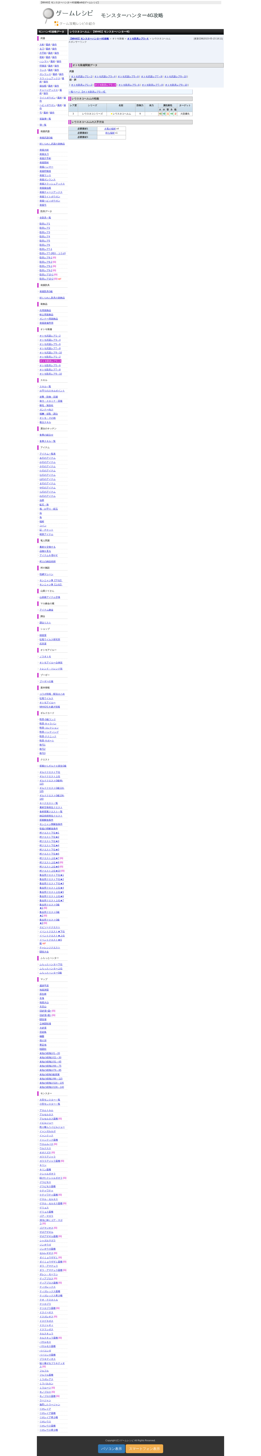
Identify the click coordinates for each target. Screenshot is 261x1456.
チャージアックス (49, 90)
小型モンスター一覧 (50, 1104)
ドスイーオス (46, 1312)
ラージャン (45, 1400)
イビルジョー (46, 1123)
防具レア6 (45, 245)
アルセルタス (46, 1114)
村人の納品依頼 (48, 561)
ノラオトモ (45, 656)
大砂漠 (43, 1028)
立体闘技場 (45, 1023)
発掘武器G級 (46, 137)
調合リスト (45, 622)
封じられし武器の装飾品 (52, 143)
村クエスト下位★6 (49, 853)
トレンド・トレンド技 (51, 668)
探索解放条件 (46, 820)
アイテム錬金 (46, 609)
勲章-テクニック (48, 736)
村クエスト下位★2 (49, 837)
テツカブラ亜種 (48, 1308)
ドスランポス (46, 1329)
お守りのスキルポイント (52, 390)
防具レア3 (45, 232)
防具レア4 (45, 236)
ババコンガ (45, 1350)
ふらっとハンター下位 (51, 964)
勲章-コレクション (49, 727)
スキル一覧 (45, 386)
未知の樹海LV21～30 (50, 1057)
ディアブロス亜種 (49, 1282)
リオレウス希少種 (49, 1430)
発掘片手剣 (45, 158)
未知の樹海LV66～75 (50, 1066)
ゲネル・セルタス (49, 1199)
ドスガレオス (46, 1316)
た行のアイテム (48, 470)
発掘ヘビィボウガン (50, 200)
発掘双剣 (44, 162)
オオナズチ (45, 1152)
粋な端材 (110, 133)
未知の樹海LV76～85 (50, 1070)
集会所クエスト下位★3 (52, 883)
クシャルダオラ (48, 1173)
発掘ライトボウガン (50, 196)
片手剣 (43, 53)
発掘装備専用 (46, 323)
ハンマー (44, 61)
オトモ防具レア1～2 (81, 85)
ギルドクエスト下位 (50, 772)
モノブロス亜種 (48, 1396)
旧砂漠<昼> (45, 1010)
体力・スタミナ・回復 (51, 401)
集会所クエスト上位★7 (52, 900)
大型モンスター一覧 (50, 1099)
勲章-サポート (47, 740)
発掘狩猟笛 (45, 171)
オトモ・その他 (48, 418)
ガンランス (45, 74)
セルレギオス (46, 1253)
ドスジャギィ (46, 1325)
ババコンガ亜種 (48, 1355)
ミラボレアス (46, 1379)
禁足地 (43, 1045)
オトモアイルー (48, 702)
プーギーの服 (46, 681)
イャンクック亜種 (49, 1140)
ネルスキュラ (46, 1333)
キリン (43, 1165)
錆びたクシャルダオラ (51, 1178)
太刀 (42, 48)
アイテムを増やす (49, 555)
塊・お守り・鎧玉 (49, 509)
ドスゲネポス (46, 1321)
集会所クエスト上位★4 (52, 888)
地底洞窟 (44, 989)
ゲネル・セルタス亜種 (51, 1203)
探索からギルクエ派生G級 (53, 766)
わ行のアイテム (48, 496)
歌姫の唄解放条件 (49, 828)
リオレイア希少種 (49, 1417)
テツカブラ (45, 1304)
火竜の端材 (110, 128)
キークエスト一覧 (49, 803)
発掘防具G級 (46, 291)
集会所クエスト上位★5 (52, 892)
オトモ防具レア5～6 (128, 85)
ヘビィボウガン (48, 105)
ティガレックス (48, 1287)
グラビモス (45, 1182)
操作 (54, 44)
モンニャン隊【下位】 (51, 580)
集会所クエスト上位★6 (52, 896)
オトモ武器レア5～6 (128, 76)
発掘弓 (43, 205)
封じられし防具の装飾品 (52, 297)
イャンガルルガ (48, 1131)
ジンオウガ (45, 1244)
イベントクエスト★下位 (52, 931)
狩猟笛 (43, 65)
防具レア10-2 (46, 278)
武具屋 (43, 643)
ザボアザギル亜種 (49, 1236)
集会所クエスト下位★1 (52, 875)
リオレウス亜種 (48, 1425)
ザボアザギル (46, 1232)
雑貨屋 (43, 635)
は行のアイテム (48, 479)
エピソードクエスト (50, 927)
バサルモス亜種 (48, 1346)
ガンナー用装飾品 (49, 318)
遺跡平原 (44, 985)
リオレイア (45, 1409)
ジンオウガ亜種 (48, 1249)
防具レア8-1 (46, 257)
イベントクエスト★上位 (52, 935)
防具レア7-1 (46, 249)
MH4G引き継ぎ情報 (50, 706)
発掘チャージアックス (51, 192)
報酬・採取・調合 (49, 413)
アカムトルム (46, 1110)
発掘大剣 (44, 150)
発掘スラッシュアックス (52, 183)
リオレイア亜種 (48, 1413)
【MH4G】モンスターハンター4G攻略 (89, 38)
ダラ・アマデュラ (49, 1266)
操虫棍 (43, 86)
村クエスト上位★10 (50, 871)
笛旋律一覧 (45, 118)
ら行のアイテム (48, 491)
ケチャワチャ (46, 1190)
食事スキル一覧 (48, 441)
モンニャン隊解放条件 (51, 824)
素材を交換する (48, 547)
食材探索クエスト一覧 (51, 811)
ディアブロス (46, 1278)
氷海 (42, 998)
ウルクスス (45, 1148)
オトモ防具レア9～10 (176, 85)
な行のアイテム (48, 475)
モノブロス (45, 1392)
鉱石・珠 (44, 504)
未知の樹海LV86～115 (51, 1078)
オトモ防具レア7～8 (152, 85)
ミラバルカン (46, 1383)
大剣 (42, 44)
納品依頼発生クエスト (51, 815)
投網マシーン (46, 574)
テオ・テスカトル (49, 1299)
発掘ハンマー (46, 167)
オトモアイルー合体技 (51, 662)
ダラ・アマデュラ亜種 (51, 1270)
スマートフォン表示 (144, 1449)
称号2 (42, 749)
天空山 (43, 1006)
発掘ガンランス (48, 179)
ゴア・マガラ (46, 1216)
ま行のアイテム (48, 483)
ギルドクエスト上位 (50, 776)
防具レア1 (45, 223)
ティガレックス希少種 (51, 1295)
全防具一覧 (45, 217)
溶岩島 (43, 1032)
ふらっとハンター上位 (51, 968)
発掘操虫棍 (45, 188)
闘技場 (43, 1019)
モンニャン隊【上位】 (51, 584)
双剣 (42, 57)
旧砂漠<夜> (45, 1015)
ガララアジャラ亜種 (50, 1161)
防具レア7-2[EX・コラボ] (53, 253)
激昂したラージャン (50, 1404)
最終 (48, 44)
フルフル (44, 1370)
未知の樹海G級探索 (50, 1074)
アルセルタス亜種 (49, 1118)
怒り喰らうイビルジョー (52, 1127)
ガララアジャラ (48, 1156)
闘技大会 (44, 951)
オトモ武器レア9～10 (175, 76)
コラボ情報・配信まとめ (52, 694)
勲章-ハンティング (49, 732)
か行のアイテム (48, 462)
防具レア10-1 (46, 274)
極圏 (42, 1036)
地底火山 (44, 1002)
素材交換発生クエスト (51, 807)
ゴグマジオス (46, 1228)
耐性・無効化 (46, 405)
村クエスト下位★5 (49, 849)
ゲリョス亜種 (46, 1211)
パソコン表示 (111, 1449)
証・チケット (46, 530)
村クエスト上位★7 (49, 858)
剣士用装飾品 (46, 314)
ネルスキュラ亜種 (49, 1337)
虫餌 (42, 500)
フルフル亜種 (46, 1375)
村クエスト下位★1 (49, 832)
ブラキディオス (48, 1359)
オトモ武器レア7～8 (151, 76)
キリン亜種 (45, 1169)
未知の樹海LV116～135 (52, 1083)
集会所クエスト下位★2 (52, 879)
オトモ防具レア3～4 (138, 38)
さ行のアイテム (48, 466)
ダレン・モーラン (49, 1274)
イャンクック (46, 1135)
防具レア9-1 (46, 266)
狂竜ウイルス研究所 (50, 639)
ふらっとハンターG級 (51, 972)
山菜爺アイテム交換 (50, 597)
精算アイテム (46, 534)
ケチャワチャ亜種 (49, 1194)
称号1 (42, 744)
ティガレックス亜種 (50, 1291)
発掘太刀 (44, 154)
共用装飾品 (45, 310)
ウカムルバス (46, 1144)
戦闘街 (43, 1049)
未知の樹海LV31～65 (50, 1061)
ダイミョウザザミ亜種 (51, 1261)
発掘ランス (45, 175)
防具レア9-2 (46, 270)
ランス (43, 70)
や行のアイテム (48, 487)
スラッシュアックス (50, 78)
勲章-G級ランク (48, 719)
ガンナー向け (46, 409)
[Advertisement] (146, 52)
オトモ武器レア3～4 (104, 76)
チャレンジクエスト (50, 947)
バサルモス (45, 1342)
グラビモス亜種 (48, 1186)
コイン (43, 525)
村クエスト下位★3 (49, 841)
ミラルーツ (45, 1387)
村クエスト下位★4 (49, 845)
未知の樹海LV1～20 (50, 1053)
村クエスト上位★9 (49, 866)
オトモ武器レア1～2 (81, 76)
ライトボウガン (48, 97)
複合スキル (45, 422)
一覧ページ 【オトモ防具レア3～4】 (87, 91)
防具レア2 (45, 228)
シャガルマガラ (48, 1240)
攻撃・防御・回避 (49, 396)
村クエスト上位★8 (49, 862)
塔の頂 (43, 1040)
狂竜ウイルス (46, 698)
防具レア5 (45, 240)
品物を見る (45, 551)
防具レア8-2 (46, 262)
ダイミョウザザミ (49, 1257)
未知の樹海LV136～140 (52, 1087)
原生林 (43, 994)
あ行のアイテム (48, 458)
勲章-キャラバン (48, 723)
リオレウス (45, 1421)
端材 (42, 521)
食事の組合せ (46, 435)
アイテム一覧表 (48, 453)
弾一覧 (43, 125)
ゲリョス (44, 1207)
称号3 (42, 753)
